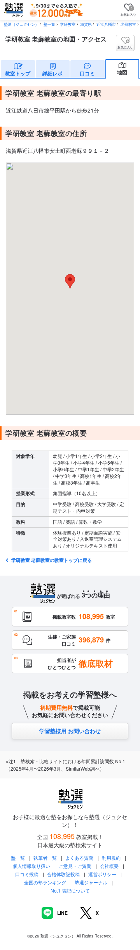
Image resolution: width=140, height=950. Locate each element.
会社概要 (109, 865)
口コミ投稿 (26, 874)
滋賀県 (86, 24)
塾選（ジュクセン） (21, 24)
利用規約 (111, 857)
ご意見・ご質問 (75, 865)
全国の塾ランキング (45, 882)
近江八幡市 (106, 24)
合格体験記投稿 (63, 874)
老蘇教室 (128, 24)
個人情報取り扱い (31, 865)
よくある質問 (79, 857)
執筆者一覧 (45, 857)
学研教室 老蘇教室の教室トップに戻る (51, 560)
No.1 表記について (70, 890)
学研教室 (67, 24)
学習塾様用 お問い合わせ (70, 731)
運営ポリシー (102, 874)
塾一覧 (49, 24)
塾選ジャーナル (91, 882)
